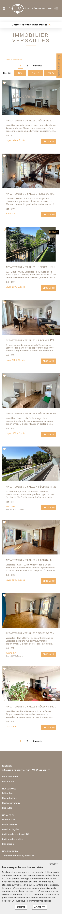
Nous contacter (10, 776)
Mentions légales (10, 829)
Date (19, 72)
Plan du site (8, 844)
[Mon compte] (4, 9)
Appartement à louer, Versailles (18, 855)
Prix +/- (51, 72)
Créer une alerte (59, 67)
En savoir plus (19, 900)
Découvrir (49, 141)
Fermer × (53, 863)
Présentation (8, 781)
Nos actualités (9, 798)
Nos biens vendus (11, 803)
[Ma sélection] (8, 9)
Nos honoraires (9, 824)
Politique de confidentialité (15, 834)
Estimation (7, 793)
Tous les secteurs (14, 60)
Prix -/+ (35, 72)
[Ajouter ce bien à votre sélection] (4, 83)
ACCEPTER (39, 907)
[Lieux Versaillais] (32, 8)
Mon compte (8, 819)
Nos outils (7, 807)
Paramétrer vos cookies (39, 900)
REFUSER (21, 907)
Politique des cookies (12, 839)
